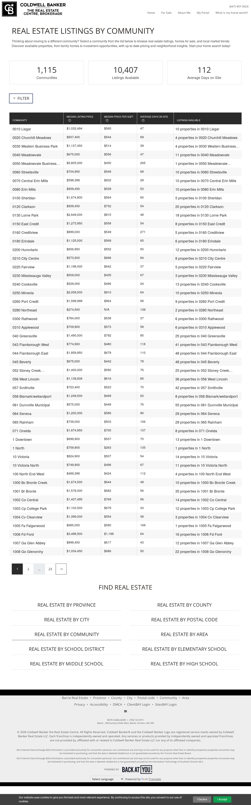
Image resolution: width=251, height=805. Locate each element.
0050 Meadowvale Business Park (34, 163)
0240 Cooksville (25, 284)
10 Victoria (21, 456)
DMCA (117, 704)
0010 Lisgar (22, 128)
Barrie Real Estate (75, 698)
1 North (18, 447)
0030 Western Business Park (35, 146)
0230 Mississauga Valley (32, 275)
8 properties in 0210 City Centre (200, 258)
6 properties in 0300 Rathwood (199, 318)
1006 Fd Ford (23, 534)
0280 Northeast (25, 309)
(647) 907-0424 (238, 6)
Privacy (79, 704)
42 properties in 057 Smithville (199, 387)
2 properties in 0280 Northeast (199, 309)
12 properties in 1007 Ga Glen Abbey (204, 542)
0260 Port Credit (25, 301)
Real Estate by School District (66, 649)
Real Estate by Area (184, 634)
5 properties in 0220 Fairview (198, 266)
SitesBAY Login (166, 704)
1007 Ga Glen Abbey (29, 542)
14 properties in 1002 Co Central (200, 499)
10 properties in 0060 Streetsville (201, 171)
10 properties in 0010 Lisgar (197, 128)
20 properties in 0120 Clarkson (199, 206)
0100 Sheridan (24, 197)
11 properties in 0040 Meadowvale (202, 154)
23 (50, 569)
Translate (155, 779)
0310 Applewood (26, 327)
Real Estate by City (66, 619)
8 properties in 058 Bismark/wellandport (206, 396)
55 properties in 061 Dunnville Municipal (206, 404)
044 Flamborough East (30, 353)
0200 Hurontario (25, 249)
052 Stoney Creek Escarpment (27, 370)
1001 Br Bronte (24, 491)
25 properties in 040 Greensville (200, 335)
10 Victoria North (26, 465)
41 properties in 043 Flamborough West (206, 344)
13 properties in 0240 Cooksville (200, 284)
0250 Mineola (23, 292)
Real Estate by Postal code (184, 619)
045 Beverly (22, 361)
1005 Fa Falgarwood (29, 525)
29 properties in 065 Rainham (198, 422)
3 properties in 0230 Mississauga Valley (206, 275)
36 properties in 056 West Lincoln (201, 378)
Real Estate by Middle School (66, 663)
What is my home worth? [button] (232, 13)
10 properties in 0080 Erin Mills (199, 189)
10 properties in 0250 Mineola (198, 292)
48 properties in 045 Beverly (197, 361)
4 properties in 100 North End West (203, 473)
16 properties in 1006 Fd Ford (198, 534)
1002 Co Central (25, 499)
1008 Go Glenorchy (28, 551)
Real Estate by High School (184, 663)
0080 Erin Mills (24, 189)
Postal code (146, 698)
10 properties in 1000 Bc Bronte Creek (205, 482)
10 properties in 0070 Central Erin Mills (205, 180)
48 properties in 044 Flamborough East (205, 353)
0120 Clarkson (24, 206)
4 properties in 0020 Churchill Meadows (206, 137)
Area (185, 698)
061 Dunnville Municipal (31, 404)
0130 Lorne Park (25, 215)
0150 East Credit (26, 223)
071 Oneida (22, 430)
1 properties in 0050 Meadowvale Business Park (201, 163)
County (116, 698)
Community (168, 698)
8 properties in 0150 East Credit (200, 223)
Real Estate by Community (67, 634)
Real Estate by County (184, 605)
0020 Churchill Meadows (32, 137)
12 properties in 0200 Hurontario (200, 249)
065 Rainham (23, 422)
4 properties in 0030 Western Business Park (205, 146)
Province (99, 698)
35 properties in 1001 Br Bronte (200, 491)
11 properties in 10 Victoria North (201, 465)
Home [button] (151, 13)
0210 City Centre (26, 258)
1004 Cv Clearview (27, 516)
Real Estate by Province (66, 605)
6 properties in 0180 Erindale (198, 240)
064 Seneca (22, 413)
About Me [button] (184, 13)
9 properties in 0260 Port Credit (200, 301)
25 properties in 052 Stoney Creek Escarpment (202, 370)
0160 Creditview (25, 232)
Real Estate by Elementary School (184, 649)
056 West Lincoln (26, 378)
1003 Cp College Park (30, 508)
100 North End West (28, 473)
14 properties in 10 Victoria (196, 456)
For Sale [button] (166, 13)
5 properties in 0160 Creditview (199, 232)
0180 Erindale (23, 240)
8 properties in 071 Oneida (196, 430)
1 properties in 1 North (193, 447)
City (129, 698)
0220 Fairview (24, 266)
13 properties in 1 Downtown (197, 439)
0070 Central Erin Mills (30, 180)
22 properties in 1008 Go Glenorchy (203, 551)
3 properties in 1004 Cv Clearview (202, 516)
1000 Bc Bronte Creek (30, 482)
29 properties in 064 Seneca (197, 413)
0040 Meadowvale (27, 154)
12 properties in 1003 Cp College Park (205, 508)
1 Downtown (22, 439)
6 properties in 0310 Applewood (200, 327)
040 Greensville (25, 335)
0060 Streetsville (26, 171)
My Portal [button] (203, 13)
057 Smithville (24, 387)
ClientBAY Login (138, 704)
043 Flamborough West (31, 344)
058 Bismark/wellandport (32, 396)
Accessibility (99, 704)
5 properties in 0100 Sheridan (198, 197)
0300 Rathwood (25, 318)
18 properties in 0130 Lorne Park (201, 215)
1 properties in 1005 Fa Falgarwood (203, 525)
